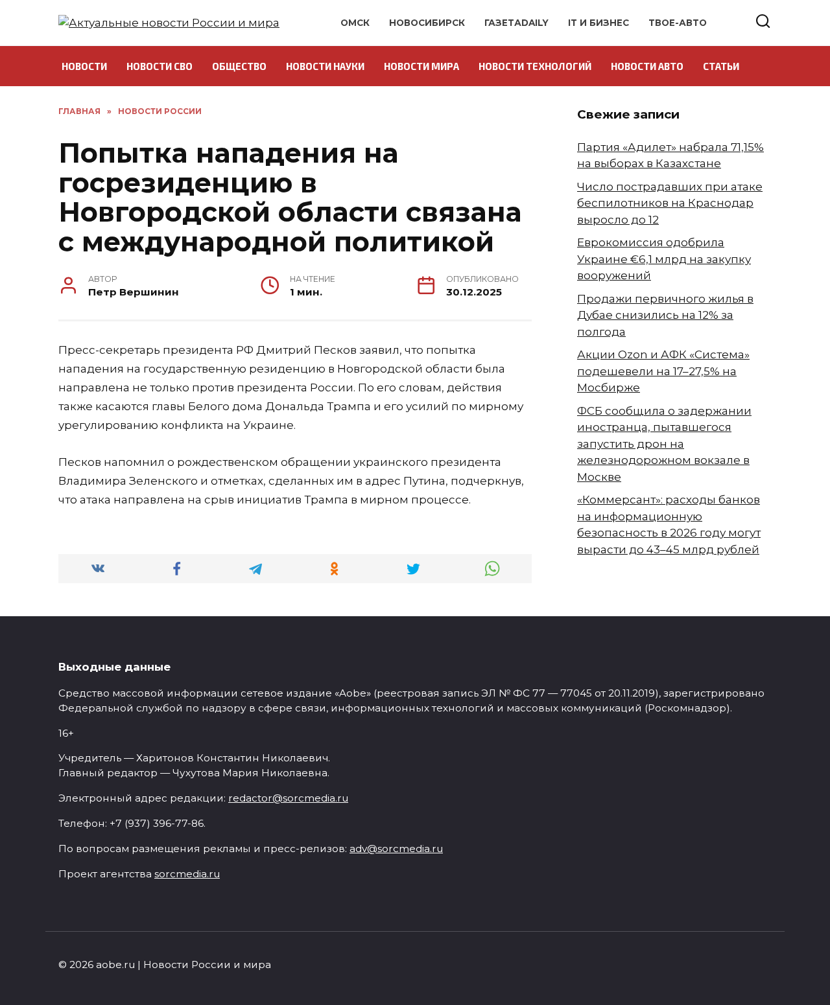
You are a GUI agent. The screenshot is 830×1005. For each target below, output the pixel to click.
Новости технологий (535, 66)
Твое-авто (677, 22)
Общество (239, 66)
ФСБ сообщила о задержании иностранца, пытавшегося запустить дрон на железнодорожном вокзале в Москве (664, 443)
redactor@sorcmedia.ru (288, 798)
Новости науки (325, 66)
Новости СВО (159, 66)
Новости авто (647, 66)
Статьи (721, 66)
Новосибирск (427, 22)
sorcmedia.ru (187, 874)
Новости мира (421, 66)
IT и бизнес (598, 22)
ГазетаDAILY (516, 22)
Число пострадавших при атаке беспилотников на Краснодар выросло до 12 (670, 203)
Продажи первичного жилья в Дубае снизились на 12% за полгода (665, 315)
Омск (355, 22)
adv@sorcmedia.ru (396, 848)
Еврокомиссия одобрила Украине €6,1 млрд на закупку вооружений (664, 259)
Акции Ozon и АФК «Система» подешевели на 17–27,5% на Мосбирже (663, 371)
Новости (84, 66)
